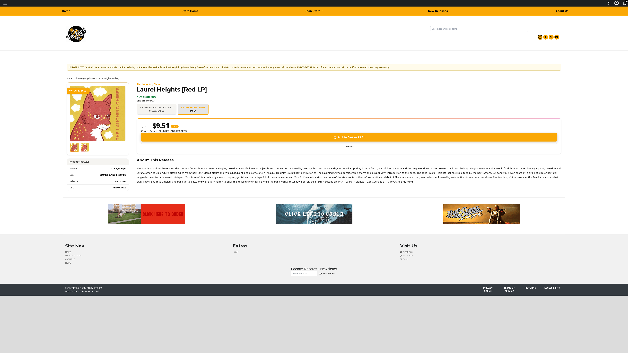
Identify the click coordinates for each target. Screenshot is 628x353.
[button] (314, 11)
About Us (562, 11)
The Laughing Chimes (85, 78)
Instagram (407, 255)
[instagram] (551, 37)
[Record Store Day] (540, 37)
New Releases (438, 11)
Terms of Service (509, 289)
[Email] (556, 37)
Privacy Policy (488, 289)
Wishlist (350, 146)
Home (66, 11)
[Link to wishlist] (608, 4)
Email (405, 259)
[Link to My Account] (616, 4)
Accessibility (552, 288)
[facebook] (545, 37)
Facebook (407, 252)
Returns (530, 288)
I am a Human (328, 273)
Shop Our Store (73, 255)
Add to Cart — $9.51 (351, 137)
